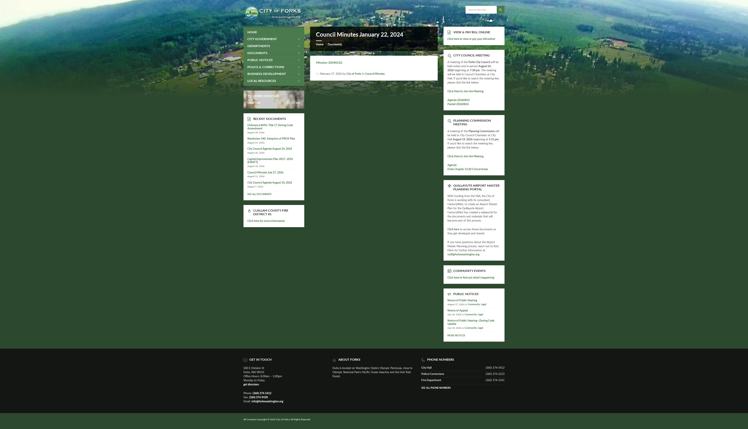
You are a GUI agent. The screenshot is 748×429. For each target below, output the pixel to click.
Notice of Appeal (457, 310)
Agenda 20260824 (458, 100)
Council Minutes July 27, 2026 (265, 172)
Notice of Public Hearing (462, 300)
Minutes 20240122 (329, 62)
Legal (483, 304)
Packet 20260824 (458, 104)
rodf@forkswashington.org (463, 254)
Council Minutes (375, 74)
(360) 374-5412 (262, 393)
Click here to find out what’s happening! (471, 277)
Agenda (452, 165)
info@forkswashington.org (267, 401)
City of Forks (353, 74)
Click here (453, 229)
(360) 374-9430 (258, 397)
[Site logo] (272, 18)
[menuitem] (273, 32)
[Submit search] (501, 10)
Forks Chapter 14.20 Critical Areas (467, 169)
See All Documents (259, 194)
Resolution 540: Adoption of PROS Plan (271, 138)
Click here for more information (266, 221)
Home (319, 44)
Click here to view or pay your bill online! (471, 39)
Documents (335, 44)
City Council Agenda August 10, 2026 (269, 182)
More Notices (456, 335)
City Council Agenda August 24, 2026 (269, 149)
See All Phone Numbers (436, 388)
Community (474, 304)
